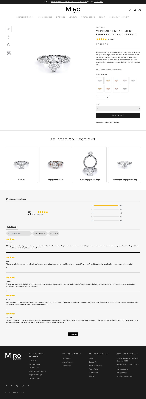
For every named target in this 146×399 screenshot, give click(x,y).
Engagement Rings (25, 17)
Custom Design (88, 17)
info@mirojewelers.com (125, 376)
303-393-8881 (98, 2)
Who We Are (66, 358)
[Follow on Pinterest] (23, 386)
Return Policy (93, 369)
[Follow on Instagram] (17, 386)
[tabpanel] (73, 284)
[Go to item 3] (9, 44)
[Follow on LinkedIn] (28, 386)
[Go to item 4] (9, 52)
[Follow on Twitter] (12, 386)
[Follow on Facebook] (6, 386)
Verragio (100, 27)
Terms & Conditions (95, 366)
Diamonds (60, 17)
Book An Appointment (120, 17)
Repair (102, 17)
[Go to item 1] (9, 29)
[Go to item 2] (9, 37)
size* (98, 104)
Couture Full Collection (111, 122)
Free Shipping (66, 366)
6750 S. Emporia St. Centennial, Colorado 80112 (69, 2)
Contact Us (92, 362)
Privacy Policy (93, 373)
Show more (73, 334)
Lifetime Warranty (68, 362)
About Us (32, 361)
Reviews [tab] (12, 226)
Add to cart (118, 115)
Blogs (91, 358)
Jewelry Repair (34, 368)
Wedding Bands (45, 17)
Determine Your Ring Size (37, 371)
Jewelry (73, 17)
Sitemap (91, 376)
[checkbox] (53, 233)
